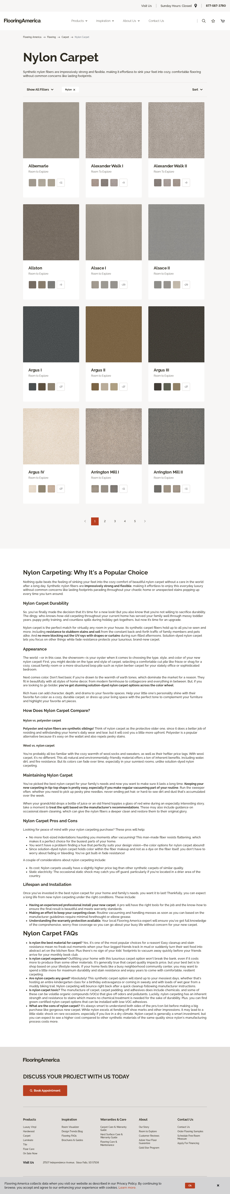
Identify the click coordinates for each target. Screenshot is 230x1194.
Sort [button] (195, 89)
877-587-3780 (216, 5)
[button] (203, 21)
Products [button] (77, 21)
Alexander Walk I (107, 166)
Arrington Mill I (105, 472)
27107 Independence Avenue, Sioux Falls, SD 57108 (71, 1162)
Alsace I (98, 268)
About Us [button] (129, 21)
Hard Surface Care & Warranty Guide (111, 1136)
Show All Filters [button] (38, 89)
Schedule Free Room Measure (188, 1137)
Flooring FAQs (69, 1135)
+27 (61, 386)
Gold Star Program (149, 1147)
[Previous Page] (85, 521)
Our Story (144, 1127)
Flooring (51, 37)
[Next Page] (145, 521)
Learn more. (127, 1187)
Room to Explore (148, 1131)
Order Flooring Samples (190, 1131)
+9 (123, 182)
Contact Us (156, 21)
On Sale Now (30, 1153)
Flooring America (32, 37)
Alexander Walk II (170, 166)
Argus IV (36, 472)
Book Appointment (47, 1090)
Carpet (65, 37)
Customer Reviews (149, 1135)
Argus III (161, 370)
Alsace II (162, 268)
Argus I (35, 370)
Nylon (68, 89)
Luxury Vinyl (29, 1127)
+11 (60, 182)
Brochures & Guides (72, 1140)
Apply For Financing (188, 1143)
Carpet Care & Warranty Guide (113, 1128)
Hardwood (29, 1131)
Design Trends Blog (72, 1131)
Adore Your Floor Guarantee (148, 1141)
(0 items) (223, 21)
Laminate (28, 1140)
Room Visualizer (70, 1127)
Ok (190, 1185)
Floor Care (28, 1149)
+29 (123, 284)
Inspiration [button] (103, 21)
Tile (25, 1144)
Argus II (98, 370)
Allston (35, 268)
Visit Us (146, 6)
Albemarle (38, 166)
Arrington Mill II (168, 472)
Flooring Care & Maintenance (108, 1143)
